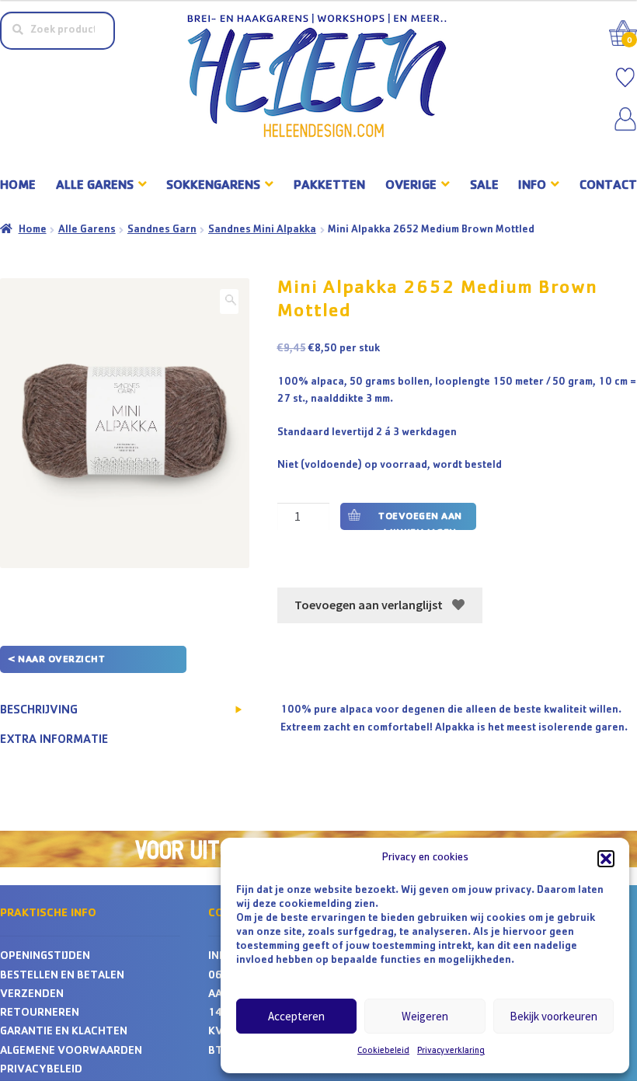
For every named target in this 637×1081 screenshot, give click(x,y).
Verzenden (32, 995)
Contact (608, 186)
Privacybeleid (41, 1070)
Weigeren (425, 1016)
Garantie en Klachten (63, 1032)
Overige (411, 186)
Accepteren (296, 1016)
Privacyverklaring (451, 1051)
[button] (606, 859)
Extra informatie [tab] (54, 740)
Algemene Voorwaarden (71, 1052)
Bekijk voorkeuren (553, 1016)
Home (18, 186)
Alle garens (95, 186)
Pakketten (329, 186)
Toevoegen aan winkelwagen (420, 521)
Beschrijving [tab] (39, 711)
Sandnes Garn (162, 230)
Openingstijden (45, 957)
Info (532, 186)
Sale (484, 186)
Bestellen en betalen (62, 976)
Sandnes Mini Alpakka (262, 230)
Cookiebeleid (383, 1051)
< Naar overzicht (56, 660)
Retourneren (39, 1014)
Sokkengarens (213, 186)
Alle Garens (87, 230)
